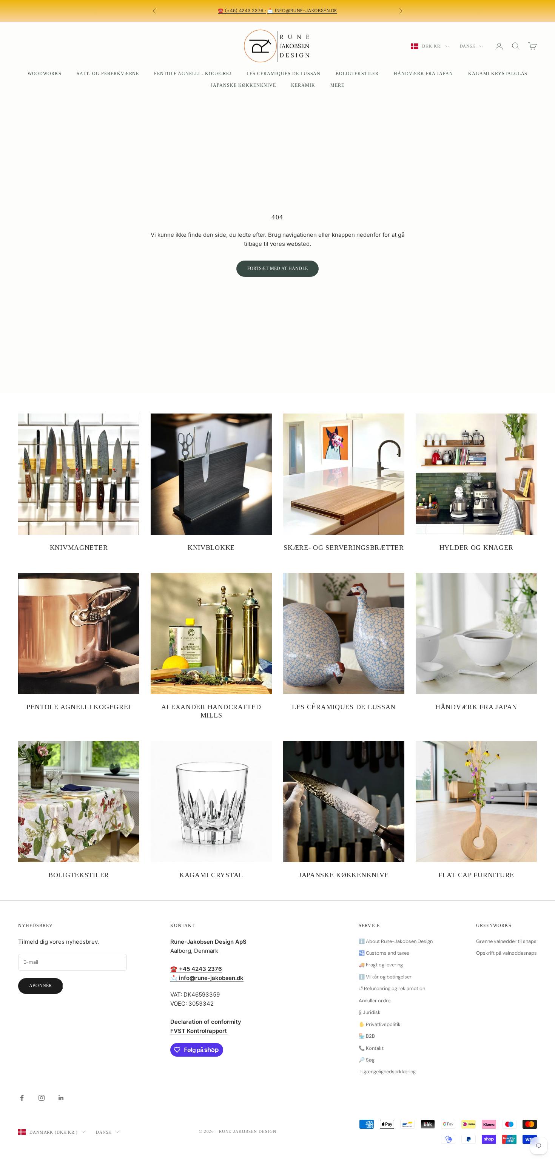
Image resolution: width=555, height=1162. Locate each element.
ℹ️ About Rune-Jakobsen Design (396, 941)
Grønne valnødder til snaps (506, 941)
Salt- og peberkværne (108, 73)
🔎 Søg (367, 1060)
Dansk (468, 46)
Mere (337, 85)
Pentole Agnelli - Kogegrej (192, 73)
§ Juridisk (370, 1012)
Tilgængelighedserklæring (387, 1071)
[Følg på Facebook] (22, 1098)
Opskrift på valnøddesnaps (506, 953)
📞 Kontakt (371, 1048)
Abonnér (40, 985)
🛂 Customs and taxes (384, 953)
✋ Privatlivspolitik (380, 1024)
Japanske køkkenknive (243, 85)
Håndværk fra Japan (423, 73)
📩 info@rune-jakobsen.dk (302, 11)
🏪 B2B (367, 1036)
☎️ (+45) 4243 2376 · (242, 11)
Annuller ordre (374, 1000)
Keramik (303, 85)
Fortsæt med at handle (277, 268)
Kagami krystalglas (497, 73)
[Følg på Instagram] (41, 1098)
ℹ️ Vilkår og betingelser (385, 977)
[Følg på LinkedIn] (61, 1098)
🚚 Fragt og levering (381, 964)
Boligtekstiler (357, 73)
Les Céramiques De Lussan (284, 73)
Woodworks (45, 73)
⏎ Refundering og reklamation (392, 988)
